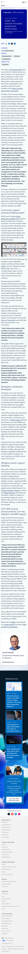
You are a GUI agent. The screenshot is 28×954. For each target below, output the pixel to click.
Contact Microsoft (9, 946)
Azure (3, 5)
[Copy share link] (6, 44)
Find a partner (5, 886)
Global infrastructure (6, 827)
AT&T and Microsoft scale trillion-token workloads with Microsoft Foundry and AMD (13, 753)
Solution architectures (6, 869)
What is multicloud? (6, 918)
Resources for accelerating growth (9, 866)
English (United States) (8, 938)
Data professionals (6, 56)
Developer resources (6, 898)
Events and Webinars (6, 903)
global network (9, 624)
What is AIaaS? (5, 926)
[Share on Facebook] (9, 44)
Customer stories (5, 837)
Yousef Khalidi (9, 31)
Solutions (4, 864)
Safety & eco (10, 948)
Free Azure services (6, 849)
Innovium (11, 320)
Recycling (15, 948)
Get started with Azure (6, 824)
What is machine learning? (7, 921)
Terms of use (20, 946)
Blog (3, 896)
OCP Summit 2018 (15, 70)
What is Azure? (5, 822)
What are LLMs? (5, 928)
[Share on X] (12, 44)
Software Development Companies (9, 881)
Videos (3, 908)
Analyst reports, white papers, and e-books (10, 906)
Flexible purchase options (7, 852)
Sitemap (3, 946)
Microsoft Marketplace (6, 884)
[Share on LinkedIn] (15, 44)
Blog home (8, 12)
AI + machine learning (7, 50)
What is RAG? (4, 933)
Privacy (15, 946)
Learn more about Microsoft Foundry (14, 799)
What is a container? (6, 931)
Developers (16, 56)
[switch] (26, 2)
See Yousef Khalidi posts (8, 662)
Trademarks (4, 948)
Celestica (17, 490)
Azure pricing (4, 847)
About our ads (21, 948)
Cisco (3, 320)
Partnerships (5, 64)
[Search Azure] (4, 2)
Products (4, 844)
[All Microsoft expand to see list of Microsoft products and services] (1, 1)
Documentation (5, 893)
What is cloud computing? (7, 916)
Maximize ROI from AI (6, 857)
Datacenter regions (6, 829)
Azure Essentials (5, 834)
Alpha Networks (9, 493)
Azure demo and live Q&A (7, 874)
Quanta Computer (7, 490)
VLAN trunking (15, 420)
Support (3, 871)
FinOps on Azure (5, 854)
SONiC (3, 266)
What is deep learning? (6, 923)
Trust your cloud (5, 832)
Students (3, 901)
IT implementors (6, 59)
